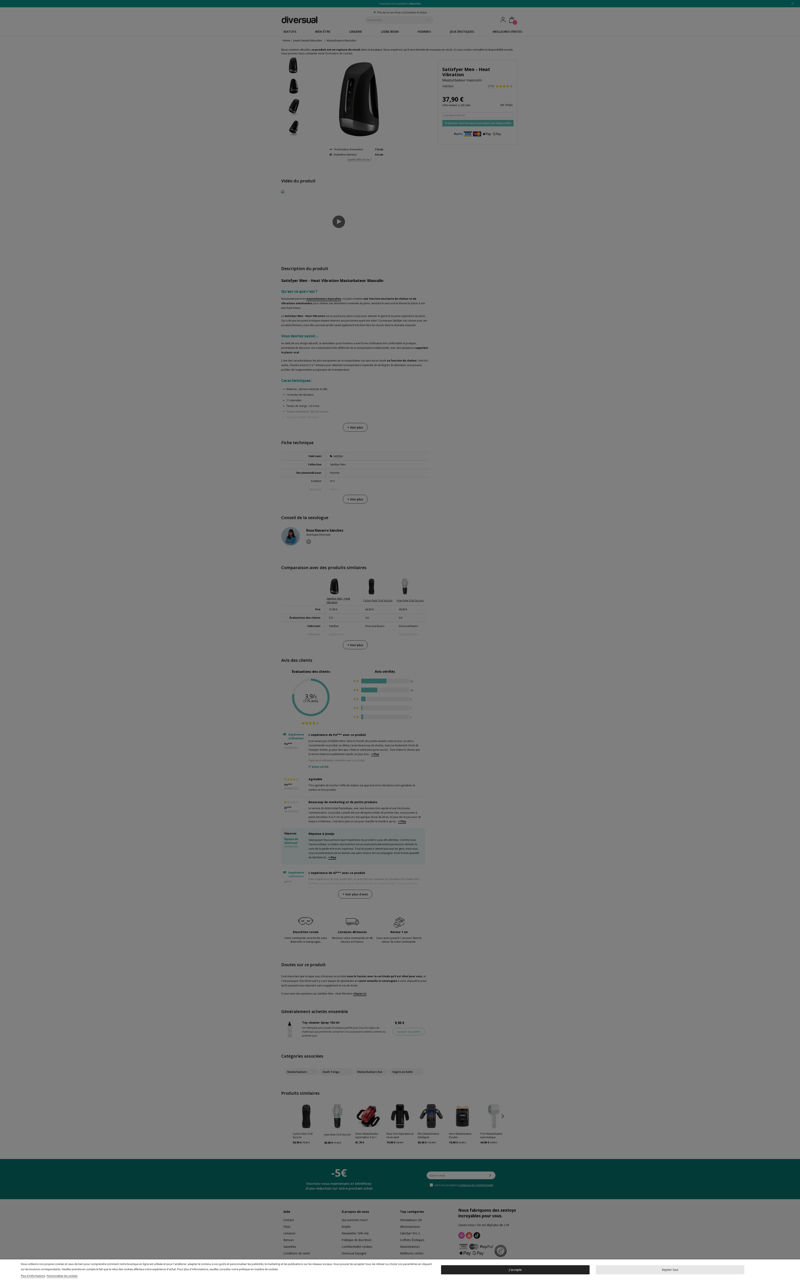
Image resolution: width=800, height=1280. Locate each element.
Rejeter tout (670, 1270)
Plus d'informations (33, 1276)
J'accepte (515, 1270)
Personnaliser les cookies (62, 1276)
